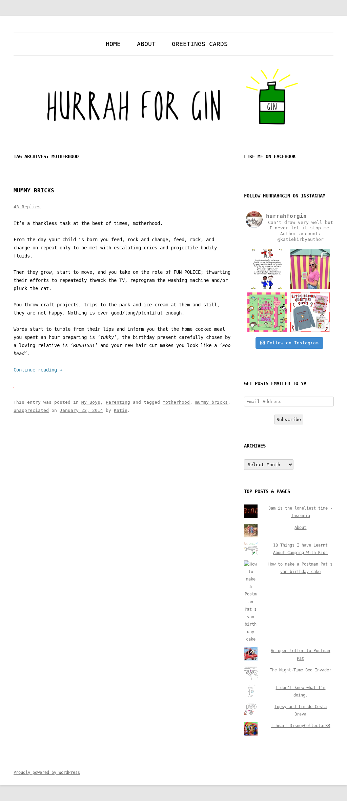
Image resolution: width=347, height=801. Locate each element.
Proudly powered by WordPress (47, 772)
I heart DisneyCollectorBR (300, 725)
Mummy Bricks (34, 190)
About (146, 43)
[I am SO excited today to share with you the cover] (267, 312)
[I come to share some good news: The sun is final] (310, 269)
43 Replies (27, 206)
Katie (120, 410)
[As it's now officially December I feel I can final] (310, 312)
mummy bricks (211, 402)
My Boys (90, 402)
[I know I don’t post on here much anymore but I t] (267, 269)
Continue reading (38, 370)
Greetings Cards (200, 43)
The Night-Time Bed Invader (300, 670)
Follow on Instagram (293, 342)
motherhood (176, 402)
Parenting (118, 402)
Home (113, 43)
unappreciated (31, 410)
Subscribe (289, 419)
